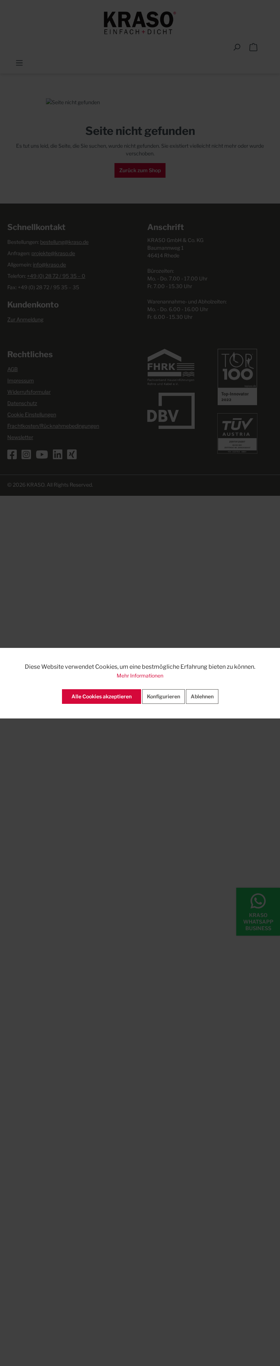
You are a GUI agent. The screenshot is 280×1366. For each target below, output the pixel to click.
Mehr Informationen (140, 675)
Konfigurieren (163, 696)
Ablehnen (202, 696)
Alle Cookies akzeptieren (101, 696)
